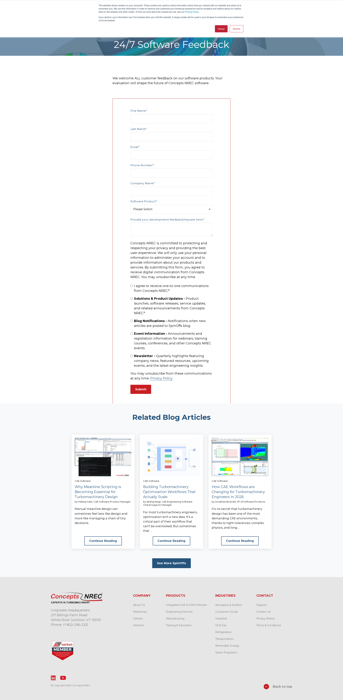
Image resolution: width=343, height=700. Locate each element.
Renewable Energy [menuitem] (227, 645)
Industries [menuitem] (225, 596)
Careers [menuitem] (138, 618)
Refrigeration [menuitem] (223, 632)
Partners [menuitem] (138, 625)
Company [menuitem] (141, 596)
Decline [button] (236, 28)
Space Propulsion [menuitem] (226, 652)
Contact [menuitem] (264, 596)
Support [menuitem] (261, 605)
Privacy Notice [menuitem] (265, 618)
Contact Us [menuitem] (263, 611)
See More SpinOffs (171, 563)
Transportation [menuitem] (224, 638)
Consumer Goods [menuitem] (226, 611)
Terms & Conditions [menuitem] (268, 625)
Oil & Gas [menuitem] (220, 625)
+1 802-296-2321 (75, 625)
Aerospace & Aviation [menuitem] (228, 605)
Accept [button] (221, 28)
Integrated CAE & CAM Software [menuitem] (186, 605)
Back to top (282, 687)
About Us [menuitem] (139, 605)
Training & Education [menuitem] (179, 625)
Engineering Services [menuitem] (179, 611)
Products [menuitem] (175, 596)
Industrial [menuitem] (221, 618)
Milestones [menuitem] (140, 611)
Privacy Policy (191, 11)
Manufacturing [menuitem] (175, 618)
